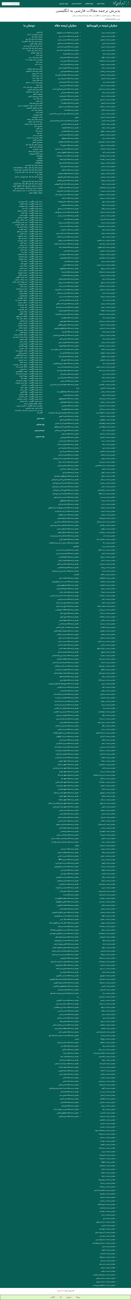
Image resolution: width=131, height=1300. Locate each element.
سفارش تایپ (38, 126)
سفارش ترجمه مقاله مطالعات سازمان (68, 852)
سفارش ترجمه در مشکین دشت (105, 539)
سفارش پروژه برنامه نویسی (33, 124)
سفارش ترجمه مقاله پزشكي (70, 472)
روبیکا (78, 1297)
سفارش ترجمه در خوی (108, 201)
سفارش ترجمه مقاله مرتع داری (70, 873)
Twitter (39, 158)
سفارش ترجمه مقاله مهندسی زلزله (68, 222)
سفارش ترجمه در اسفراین (107, 563)
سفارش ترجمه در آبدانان (107, 1095)
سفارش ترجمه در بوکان (108, 208)
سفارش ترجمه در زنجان (108, 96)
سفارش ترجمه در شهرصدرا (107, 405)
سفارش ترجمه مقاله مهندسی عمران (68, 39)
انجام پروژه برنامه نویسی (34, 138)
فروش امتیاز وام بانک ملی (34, 144)
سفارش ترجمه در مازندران (107, 1235)
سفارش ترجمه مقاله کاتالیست (70, 275)
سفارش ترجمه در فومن (108, 863)
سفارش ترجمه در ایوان (108, 947)
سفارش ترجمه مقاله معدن (71, 250)
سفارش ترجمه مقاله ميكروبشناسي (68, 447)
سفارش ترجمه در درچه (108, 704)
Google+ (39, 156)
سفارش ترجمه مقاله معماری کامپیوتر (68, 176)
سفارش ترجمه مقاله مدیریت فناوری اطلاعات (66, 732)
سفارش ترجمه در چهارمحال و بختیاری (104, 1274)
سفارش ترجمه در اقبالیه (108, 627)
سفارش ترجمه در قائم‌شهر (107, 187)
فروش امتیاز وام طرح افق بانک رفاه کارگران (27, 183)
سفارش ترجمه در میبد (108, 447)
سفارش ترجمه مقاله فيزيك (71, 53)
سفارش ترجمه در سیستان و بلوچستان (104, 1243)
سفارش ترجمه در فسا (108, 331)
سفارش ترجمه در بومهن (108, 458)
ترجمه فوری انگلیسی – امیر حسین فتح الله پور (27, 222)
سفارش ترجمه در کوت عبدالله (106, 606)
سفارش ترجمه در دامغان (108, 574)
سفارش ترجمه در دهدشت (107, 595)
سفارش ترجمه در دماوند (108, 701)
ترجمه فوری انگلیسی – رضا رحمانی (30, 245)
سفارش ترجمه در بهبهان (108, 303)
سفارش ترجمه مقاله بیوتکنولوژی (69, 268)
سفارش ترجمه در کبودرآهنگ (106, 1204)
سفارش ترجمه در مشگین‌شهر (106, 490)
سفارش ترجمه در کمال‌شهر (107, 257)
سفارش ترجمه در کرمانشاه (107, 60)
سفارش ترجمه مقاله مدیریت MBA (68, 859)
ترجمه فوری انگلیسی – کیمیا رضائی (30, 341)
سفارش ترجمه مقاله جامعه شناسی (69, 648)
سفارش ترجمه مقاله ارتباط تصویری (68, 1070)
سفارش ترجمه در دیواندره (107, 898)
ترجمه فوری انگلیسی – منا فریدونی (31, 369)
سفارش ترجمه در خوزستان (107, 1228)
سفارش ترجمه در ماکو (108, 715)
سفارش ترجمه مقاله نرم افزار (70, 169)
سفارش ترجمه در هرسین (107, 746)
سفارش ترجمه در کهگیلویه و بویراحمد (104, 1285)
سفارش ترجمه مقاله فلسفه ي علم (69, 356)
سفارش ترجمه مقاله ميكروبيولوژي (69, 398)
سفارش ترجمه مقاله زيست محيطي (69, 106)
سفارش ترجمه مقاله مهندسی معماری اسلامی (66, 1024)
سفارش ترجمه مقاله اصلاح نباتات (69, 891)
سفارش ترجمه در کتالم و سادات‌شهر (104, 1190)
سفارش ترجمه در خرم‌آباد (107, 106)
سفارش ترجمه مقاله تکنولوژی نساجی (68, 152)
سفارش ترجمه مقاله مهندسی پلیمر (68, 282)
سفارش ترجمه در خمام (108, 1176)
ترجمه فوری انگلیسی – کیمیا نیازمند (30, 344)
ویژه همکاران (89, 3)
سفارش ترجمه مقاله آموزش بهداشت (68, 444)
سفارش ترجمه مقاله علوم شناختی (69, 827)
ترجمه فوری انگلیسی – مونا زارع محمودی (28, 383)
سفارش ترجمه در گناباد (108, 789)
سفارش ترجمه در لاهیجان (107, 359)
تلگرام (53, 1297)
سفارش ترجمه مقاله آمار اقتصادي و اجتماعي (66, 335)
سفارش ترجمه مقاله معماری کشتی (69, 278)
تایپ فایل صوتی (37, 80)
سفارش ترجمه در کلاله (108, 852)
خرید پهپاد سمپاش (36, 53)
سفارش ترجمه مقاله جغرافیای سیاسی (68, 528)
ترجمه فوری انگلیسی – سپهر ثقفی (31, 263)
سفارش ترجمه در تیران (108, 1151)
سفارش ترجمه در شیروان (107, 437)
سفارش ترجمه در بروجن (108, 588)
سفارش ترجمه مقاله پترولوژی (70, 138)
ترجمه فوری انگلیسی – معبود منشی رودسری (27, 364)
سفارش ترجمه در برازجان (107, 335)
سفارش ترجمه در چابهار (108, 342)
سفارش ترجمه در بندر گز (107, 1183)
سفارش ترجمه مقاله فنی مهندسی (69, 300)
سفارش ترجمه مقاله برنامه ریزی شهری (67, 1003)
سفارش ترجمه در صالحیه (107, 581)
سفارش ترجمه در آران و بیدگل (106, 521)
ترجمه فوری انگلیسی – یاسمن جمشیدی (29, 399)
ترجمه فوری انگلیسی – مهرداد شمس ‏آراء (29, 374)
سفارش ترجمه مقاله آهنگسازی (70, 1102)
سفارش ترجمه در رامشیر (107, 1074)
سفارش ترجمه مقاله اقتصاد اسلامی (68, 560)
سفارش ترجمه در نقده (108, 444)
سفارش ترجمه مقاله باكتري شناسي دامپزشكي (65, 479)
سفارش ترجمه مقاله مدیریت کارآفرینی (67, 743)
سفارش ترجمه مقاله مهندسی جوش (68, 240)
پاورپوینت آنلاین (37, 94)
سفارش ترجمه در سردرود (107, 968)
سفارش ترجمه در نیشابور (107, 134)
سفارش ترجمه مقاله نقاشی (71, 1077)
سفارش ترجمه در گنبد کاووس (106, 247)
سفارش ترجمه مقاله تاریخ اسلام (69, 613)
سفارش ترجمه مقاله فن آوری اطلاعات (68, 180)
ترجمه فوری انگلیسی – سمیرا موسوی (30, 273)
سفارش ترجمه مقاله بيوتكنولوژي (69, 500)
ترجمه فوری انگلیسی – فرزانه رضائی (30, 323)
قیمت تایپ (39, 112)
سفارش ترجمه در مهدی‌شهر (107, 1081)
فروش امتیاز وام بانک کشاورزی (32, 41)
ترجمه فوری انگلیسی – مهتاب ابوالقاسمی (29, 371)
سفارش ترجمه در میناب (108, 500)
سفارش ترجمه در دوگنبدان (107, 384)
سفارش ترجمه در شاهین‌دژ (107, 764)
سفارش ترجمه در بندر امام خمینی (105, 465)
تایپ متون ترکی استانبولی (34, 92)
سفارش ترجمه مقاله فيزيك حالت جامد (67, 50)
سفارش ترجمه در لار (109, 535)
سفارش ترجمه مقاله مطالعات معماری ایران (66, 1028)
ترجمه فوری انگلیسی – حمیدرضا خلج (30, 238)
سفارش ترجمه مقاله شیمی (71, 264)
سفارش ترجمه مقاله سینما (71, 1053)
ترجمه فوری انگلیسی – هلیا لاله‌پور (31, 392)
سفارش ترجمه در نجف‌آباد (107, 159)
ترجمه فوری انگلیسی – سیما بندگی (31, 286)
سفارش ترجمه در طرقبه (108, 1172)
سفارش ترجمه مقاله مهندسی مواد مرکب (67, 194)
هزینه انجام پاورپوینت (35, 154)
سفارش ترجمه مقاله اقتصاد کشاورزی (68, 905)
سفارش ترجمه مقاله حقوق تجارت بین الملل (66, 792)
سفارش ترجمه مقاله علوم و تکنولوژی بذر (67, 898)
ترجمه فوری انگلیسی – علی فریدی (31, 307)
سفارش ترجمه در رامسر (108, 859)
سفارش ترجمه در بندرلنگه (107, 958)
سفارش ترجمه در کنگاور (108, 669)
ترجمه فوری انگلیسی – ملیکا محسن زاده (29, 367)
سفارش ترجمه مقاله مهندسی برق (69, 36)
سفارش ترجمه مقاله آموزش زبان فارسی (67, 669)
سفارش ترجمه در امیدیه (108, 511)
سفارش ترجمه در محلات (108, 760)
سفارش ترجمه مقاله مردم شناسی (69, 623)
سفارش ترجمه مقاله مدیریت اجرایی (68, 855)
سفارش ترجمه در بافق (108, 725)
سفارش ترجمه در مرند (108, 292)
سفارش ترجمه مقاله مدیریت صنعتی (68, 729)
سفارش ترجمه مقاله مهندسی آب (69, 226)
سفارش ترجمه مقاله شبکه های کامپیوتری (66, 183)
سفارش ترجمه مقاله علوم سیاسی (69, 813)
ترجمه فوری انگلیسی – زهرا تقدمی (31, 250)
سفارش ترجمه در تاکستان (107, 451)
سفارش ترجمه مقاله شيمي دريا (70, 60)
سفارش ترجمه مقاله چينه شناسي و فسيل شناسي (64, 120)
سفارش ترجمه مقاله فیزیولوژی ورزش (68, 585)
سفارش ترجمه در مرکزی (108, 1267)
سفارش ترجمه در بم (109, 300)
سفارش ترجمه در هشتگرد (107, 616)
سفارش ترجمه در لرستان (107, 1260)
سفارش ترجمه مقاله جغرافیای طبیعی (68, 518)
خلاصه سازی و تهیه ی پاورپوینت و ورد (30, 105)
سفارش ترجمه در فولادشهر (107, 426)
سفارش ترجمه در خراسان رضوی (105, 1221)
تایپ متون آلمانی (37, 76)
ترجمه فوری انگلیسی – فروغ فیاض (31, 332)
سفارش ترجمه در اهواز (108, 57)
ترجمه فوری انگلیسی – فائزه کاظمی (30, 314)
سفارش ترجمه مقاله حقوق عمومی (69, 771)
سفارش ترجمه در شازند (108, 1169)
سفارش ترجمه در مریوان (108, 268)
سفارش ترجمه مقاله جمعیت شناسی (68, 644)
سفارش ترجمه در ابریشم (107, 1116)
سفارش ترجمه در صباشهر (107, 637)
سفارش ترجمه (37, 135)
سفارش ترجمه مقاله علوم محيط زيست (68, 370)
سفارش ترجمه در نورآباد (108, 514)
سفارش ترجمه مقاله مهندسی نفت (69, 286)
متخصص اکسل (37, 140)
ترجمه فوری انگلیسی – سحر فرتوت (30, 268)
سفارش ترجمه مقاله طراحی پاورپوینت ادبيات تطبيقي (63, 507)
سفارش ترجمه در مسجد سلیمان (105, 366)
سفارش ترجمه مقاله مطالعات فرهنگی (68, 658)
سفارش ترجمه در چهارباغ (107, 694)
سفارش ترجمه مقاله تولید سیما (70, 1056)
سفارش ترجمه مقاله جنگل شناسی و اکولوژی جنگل (64, 922)
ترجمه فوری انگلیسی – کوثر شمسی (30, 339)
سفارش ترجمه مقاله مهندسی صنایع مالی (67, 212)
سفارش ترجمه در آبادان (108, 166)
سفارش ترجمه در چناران (108, 644)
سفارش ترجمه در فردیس (107, 219)
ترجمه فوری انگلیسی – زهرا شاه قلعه (30, 254)
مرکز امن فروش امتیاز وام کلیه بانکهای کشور (27, 186)
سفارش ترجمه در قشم (108, 796)
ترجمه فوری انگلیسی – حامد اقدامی (30, 234)
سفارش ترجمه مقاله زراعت (71, 894)
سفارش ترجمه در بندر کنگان (106, 549)
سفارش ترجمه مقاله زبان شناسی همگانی (67, 665)
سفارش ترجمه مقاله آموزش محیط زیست (67, 750)
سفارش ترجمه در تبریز (108, 50)
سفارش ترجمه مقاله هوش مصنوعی (68, 173)
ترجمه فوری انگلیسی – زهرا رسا (31, 252)
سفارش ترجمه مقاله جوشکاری (70, 205)
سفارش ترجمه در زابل (108, 278)
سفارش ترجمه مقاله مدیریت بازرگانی (68, 634)
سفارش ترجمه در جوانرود (107, 630)
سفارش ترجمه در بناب (108, 430)
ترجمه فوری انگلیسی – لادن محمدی (30, 348)
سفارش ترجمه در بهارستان (107, 461)
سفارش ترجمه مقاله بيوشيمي (70, 405)
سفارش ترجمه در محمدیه (107, 416)
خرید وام (39, 133)
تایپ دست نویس (37, 73)
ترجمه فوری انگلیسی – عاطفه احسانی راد (28, 300)
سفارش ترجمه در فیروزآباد (107, 518)
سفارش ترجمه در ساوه (108, 183)
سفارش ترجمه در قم (109, 53)
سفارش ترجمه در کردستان (107, 1264)
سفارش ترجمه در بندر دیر (107, 1091)
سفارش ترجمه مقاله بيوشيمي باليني (68, 465)
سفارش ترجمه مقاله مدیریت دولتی (68, 637)
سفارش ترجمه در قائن (108, 768)
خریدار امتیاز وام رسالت (34, 50)
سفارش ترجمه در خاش (108, 599)
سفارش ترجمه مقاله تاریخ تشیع (69, 616)
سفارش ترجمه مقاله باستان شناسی (68, 820)
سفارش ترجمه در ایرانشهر (107, 328)
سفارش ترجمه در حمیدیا (108, 655)
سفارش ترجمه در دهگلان (107, 1042)
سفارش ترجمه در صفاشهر (107, 1024)
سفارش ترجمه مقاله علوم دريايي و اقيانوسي (66, 363)
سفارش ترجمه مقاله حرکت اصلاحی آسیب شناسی (64, 595)
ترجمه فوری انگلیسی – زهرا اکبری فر (30, 247)
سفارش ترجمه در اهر (109, 363)
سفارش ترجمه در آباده (108, 570)
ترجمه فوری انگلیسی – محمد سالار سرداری (28, 357)
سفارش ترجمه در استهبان (107, 845)
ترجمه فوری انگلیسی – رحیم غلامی (31, 243)
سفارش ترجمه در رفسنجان (107, 243)
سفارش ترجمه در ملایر (108, 229)
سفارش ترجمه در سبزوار (107, 145)
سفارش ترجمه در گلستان (107, 148)
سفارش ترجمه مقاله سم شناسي (69, 468)
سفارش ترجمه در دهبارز (108, 855)
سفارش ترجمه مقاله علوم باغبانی (69, 908)
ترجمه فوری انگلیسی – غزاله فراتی (31, 312)
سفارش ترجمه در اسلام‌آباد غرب (105, 412)
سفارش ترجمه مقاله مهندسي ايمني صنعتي (66, 497)
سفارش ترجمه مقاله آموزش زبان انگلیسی (66, 708)
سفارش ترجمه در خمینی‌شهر (106, 141)
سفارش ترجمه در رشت (108, 67)
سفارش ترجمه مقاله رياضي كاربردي (68, 377)
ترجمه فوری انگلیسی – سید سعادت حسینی (28, 279)
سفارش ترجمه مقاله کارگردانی (70, 1045)
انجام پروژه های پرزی (35, 57)
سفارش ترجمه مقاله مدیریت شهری (68, 1010)
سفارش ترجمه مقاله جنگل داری (69, 919)
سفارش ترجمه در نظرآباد (107, 310)
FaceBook (38, 163)
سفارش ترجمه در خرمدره (107, 623)
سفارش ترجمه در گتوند (108, 1088)
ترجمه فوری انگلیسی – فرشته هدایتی (30, 328)
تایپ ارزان (39, 55)
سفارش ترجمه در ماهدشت (107, 532)
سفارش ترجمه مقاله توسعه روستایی (68, 651)
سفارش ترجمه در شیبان (108, 848)
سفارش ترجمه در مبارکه (108, 507)
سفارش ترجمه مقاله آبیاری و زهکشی (68, 880)
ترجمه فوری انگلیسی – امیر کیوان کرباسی (28, 224)
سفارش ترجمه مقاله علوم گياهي (69, 402)
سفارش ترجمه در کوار (108, 940)
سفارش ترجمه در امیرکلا (108, 954)
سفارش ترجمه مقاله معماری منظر (69, 1021)
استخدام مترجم (76, 3)
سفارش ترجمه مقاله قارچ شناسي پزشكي (67, 430)
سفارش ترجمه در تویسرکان (107, 673)
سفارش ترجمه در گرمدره (107, 1112)
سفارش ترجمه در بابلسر (108, 560)
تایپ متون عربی (37, 78)
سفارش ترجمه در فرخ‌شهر (107, 936)
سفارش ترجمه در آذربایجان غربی (105, 1239)
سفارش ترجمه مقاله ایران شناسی (69, 810)
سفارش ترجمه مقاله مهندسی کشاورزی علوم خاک (64, 929)
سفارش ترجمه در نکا (109, 542)
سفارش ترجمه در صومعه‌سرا (106, 711)
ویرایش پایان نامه (36, 110)
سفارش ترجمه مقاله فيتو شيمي (69, 71)
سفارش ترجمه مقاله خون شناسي (69, 451)
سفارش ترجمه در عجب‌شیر (107, 901)
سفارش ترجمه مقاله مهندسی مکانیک (68, 236)
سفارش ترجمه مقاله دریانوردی (70, 229)
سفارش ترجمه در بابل (108, 138)
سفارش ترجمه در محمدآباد (107, 1186)
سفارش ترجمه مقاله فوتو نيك (70, 409)
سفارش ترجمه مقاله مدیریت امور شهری (67, 863)
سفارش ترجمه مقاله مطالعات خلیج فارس (67, 609)
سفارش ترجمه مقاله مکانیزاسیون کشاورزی (66, 982)
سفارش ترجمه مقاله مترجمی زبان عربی (67, 553)
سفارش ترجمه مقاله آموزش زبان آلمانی (67, 753)
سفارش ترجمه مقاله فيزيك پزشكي (68, 454)
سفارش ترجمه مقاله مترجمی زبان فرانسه (66, 704)
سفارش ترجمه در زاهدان (107, 71)
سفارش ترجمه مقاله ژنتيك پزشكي (68, 504)
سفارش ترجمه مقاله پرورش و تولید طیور (67, 936)
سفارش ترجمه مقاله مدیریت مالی (69, 739)
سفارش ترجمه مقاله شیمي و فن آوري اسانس (65, 88)
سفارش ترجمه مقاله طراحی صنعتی (69, 1084)
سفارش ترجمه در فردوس (107, 989)
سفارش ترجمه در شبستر (107, 1123)
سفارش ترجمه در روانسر (107, 1077)
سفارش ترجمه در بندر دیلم (107, 1049)
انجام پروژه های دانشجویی (34, 71)
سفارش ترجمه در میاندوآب (107, 286)
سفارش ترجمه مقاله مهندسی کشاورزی (67, 877)
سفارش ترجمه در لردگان (108, 799)
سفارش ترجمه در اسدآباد (107, 613)
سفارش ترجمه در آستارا (108, 662)
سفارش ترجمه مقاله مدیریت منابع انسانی (66, 746)
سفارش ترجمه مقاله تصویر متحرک (69, 1067)
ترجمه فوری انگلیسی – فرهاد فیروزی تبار (29, 330)
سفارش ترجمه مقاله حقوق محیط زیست (67, 785)
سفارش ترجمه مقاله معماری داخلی (69, 1031)
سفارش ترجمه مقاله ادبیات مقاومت (68, 514)
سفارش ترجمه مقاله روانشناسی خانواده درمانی (65, 838)
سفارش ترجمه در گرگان (108, 110)
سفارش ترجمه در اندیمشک (107, 271)
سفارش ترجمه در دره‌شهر (107, 1137)
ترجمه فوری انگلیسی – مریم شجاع (31, 362)
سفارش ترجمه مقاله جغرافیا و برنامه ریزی (66, 521)
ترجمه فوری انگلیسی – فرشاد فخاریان (30, 325)
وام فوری (39, 32)
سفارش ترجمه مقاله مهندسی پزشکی (68, 292)
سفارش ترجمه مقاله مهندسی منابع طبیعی (66, 866)
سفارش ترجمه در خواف (108, 915)
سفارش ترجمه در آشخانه (107, 1070)
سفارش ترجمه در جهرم (108, 261)
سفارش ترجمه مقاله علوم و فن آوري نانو (67, 74)
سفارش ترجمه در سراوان (107, 556)
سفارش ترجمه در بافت (108, 877)
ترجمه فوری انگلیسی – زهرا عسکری (30, 256)
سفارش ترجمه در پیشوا (108, 567)
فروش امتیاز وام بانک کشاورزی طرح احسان (28, 170)
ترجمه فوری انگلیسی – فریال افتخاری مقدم (28, 335)
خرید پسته (39, 85)
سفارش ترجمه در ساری (108, 113)
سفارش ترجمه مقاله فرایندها (70, 271)
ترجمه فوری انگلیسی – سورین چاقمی (30, 275)
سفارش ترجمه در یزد (109, 81)
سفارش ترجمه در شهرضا (108, 275)
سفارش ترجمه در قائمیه (108, 1028)
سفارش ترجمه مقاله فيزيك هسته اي (68, 46)
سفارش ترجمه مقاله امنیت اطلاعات (68, 187)
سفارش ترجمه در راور (108, 1109)
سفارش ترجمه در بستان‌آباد (107, 1147)
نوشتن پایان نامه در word (34, 82)
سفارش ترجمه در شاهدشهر (107, 1056)
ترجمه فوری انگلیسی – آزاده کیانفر (31, 204)
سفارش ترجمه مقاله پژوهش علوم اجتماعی (66, 630)
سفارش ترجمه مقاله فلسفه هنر (69, 1091)
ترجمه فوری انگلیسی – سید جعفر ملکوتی (29, 277)
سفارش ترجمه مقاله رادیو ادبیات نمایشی (67, 1063)
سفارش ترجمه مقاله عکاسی (71, 1081)
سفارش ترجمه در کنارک (108, 757)
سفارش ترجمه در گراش (108, 880)
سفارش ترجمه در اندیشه (107, 324)
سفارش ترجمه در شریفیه (107, 1197)
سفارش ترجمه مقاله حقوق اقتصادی (68, 789)
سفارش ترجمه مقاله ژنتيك (71, 395)
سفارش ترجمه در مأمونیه (107, 1144)
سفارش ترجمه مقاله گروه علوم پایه (68, 141)
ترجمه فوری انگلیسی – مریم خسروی (30, 360)
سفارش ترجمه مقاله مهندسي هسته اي (67, 307)
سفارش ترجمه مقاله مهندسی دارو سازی (67, 148)
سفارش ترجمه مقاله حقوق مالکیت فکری (67, 782)
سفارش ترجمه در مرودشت (107, 254)
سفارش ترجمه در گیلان (108, 1250)
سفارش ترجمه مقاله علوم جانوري (69, 321)
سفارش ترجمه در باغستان (107, 433)
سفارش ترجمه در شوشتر (107, 352)
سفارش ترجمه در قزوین (108, 103)
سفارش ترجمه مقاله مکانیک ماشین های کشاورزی (64, 979)
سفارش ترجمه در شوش (108, 472)
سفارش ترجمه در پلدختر (108, 1035)
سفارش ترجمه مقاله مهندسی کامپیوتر (68, 32)
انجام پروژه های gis (36, 103)
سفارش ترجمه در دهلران (107, 919)
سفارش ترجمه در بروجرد (107, 162)
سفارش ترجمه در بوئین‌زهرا (106, 1179)
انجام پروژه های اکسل (35, 96)
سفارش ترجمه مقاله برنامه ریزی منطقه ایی (66, 1007)
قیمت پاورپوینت (37, 149)
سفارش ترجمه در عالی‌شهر (107, 1102)
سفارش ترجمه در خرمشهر (107, 289)
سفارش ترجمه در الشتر (108, 905)
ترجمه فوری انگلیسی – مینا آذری (31, 385)
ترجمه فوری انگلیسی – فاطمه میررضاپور (29, 316)
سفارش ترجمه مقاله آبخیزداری (70, 870)
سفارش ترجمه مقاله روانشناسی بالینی (67, 834)
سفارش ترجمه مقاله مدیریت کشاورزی (67, 1000)
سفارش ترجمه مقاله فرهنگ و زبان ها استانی (66, 662)
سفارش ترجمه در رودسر (108, 827)
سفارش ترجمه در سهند (108, 440)
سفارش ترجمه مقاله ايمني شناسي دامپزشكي (65, 486)
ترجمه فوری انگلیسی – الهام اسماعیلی (30, 217)
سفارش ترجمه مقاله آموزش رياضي (68, 342)
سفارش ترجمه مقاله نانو (72, 261)
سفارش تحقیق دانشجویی (34, 108)
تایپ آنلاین (39, 128)
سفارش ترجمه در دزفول (108, 131)
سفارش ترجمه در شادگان (107, 778)
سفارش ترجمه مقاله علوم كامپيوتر (69, 345)
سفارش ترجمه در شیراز (108, 46)
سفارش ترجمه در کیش (108, 806)
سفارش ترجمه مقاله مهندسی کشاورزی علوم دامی (64, 933)
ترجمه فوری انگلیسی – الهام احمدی (30, 215)
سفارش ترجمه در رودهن (107, 1000)
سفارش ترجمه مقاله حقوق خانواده (69, 796)
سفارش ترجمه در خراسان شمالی (105, 1278)
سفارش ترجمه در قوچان (108, 356)
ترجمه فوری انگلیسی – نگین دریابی (31, 390)
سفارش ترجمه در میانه (108, 377)
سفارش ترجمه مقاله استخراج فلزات (68, 201)
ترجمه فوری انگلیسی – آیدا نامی (32, 208)
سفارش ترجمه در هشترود (107, 1193)
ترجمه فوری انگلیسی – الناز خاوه (31, 213)
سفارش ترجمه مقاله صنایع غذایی (69, 254)
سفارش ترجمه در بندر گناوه (107, 493)
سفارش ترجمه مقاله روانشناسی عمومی (67, 824)
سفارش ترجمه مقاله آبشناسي (70, 124)
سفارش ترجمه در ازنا (109, 708)
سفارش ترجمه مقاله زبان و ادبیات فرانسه (66, 701)
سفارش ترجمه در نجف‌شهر (107, 1211)
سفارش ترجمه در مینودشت (107, 961)
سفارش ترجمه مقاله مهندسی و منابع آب (67, 887)
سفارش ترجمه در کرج (108, 43)
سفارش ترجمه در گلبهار (108, 838)
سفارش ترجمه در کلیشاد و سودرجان (104, 1053)
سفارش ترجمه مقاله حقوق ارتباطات (68, 799)
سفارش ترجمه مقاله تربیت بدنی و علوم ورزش (65, 581)
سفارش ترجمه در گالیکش (107, 1098)
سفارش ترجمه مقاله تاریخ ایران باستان (67, 602)
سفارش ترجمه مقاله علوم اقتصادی (68, 556)
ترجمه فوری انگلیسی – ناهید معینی (31, 387)
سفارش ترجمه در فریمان (108, 817)
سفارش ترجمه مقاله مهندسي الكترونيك (67, 314)
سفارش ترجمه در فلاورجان (107, 831)
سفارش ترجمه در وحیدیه (107, 912)
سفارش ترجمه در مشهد (108, 36)
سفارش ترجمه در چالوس (108, 528)
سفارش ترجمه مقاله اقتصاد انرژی (69, 578)
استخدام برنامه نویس (35, 147)
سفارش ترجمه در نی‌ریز (108, 683)
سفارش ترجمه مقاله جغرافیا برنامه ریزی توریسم (64, 535)
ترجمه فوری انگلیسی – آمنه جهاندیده (30, 206)
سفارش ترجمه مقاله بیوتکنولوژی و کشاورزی (66, 986)
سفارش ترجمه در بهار (108, 993)
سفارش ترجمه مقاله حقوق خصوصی (68, 760)
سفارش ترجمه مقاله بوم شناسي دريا (68, 366)
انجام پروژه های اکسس (34, 89)
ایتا (61, 1297)
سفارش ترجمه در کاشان (108, 124)
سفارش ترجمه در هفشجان (107, 1165)
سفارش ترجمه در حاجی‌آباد (107, 982)
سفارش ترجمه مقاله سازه (71, 219)
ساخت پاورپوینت (37, 117)
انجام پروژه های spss (35, 151)
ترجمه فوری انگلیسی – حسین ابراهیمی (29, 236)
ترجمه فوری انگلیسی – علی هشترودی (30, 309)
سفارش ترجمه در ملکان (108, 1010)
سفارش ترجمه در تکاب (108, 687)
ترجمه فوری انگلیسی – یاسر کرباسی (30, 396)
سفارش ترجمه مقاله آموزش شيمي (69, 67)
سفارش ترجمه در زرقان (108, 929)
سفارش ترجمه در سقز (108, 236)
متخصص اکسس (37, 142)
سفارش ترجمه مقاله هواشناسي (69, 99)
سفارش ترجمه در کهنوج (108, 651)
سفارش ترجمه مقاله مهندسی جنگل (68, 926)
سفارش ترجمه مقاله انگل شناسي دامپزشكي (66, 493)
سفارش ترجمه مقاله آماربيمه (70, 331)
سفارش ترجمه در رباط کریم (107, 345)
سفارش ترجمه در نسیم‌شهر (107, 194)
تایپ (41, 66)
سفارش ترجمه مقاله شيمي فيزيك (69, 96)
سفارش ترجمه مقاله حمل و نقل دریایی (67, 233)
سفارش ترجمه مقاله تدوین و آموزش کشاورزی (65, 912)
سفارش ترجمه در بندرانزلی (107, 321)
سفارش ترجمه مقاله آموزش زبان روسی (67, 715)
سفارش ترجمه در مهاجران (107, 1200)
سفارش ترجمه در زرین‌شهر (107, 609)
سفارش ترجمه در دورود (108, 307)
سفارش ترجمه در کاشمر (108, 349)
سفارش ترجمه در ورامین (108, 176)
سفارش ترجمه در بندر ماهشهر (106, 240)
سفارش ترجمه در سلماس (107, 402)
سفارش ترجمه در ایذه (108, 317)
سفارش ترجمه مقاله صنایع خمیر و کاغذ (67, 968)
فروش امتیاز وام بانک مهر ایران (32, 48)
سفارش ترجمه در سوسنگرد (107, 665)
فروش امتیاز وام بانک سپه (34, 39)
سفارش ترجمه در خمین (108, 486)
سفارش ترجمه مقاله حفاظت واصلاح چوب (67, 965)
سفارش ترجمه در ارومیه (108, 64)
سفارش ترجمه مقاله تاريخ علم (70, 359)
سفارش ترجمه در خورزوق (107, 975)
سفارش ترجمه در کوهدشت (107, 423)
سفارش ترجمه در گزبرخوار (107, 1084)
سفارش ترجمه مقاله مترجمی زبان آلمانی (67, 725)
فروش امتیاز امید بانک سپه (33, 165)
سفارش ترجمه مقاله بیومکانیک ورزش (68, 588)
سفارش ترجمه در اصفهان (107, 39)
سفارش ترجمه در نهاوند (108, 476)
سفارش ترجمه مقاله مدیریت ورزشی (68, 599)
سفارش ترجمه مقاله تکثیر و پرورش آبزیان (66, 943)
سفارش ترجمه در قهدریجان (107, 891)
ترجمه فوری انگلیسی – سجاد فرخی (30, 266)
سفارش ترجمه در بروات (108, 1105)
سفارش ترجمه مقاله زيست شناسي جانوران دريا (65, 349)
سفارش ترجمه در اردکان (108, 479)
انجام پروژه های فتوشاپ (34, 69)
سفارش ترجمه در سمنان (108, 215)
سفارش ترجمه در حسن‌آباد (107, 750)
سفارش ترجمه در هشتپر (108, 634)
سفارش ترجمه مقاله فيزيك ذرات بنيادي (67, 423)
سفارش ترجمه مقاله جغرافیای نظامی (68, 532)
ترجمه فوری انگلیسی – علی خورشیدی (30, 305)
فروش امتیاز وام (37, 37)
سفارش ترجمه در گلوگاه (108, 1162)
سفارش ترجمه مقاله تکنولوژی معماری (68, 1112)
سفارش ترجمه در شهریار (108, 117)
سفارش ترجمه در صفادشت (107, 926)
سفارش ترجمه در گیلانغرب (107, 1119)
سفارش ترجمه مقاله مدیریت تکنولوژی (67, 736)
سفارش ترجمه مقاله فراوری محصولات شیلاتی (65, 947)
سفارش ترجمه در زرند (108, 546)
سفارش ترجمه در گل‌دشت (107, 1063)
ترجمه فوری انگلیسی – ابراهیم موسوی (29, 211)
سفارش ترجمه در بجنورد (108, 173)
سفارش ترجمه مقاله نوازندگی (70, 1105)
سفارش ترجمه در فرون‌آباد (107, 1155)
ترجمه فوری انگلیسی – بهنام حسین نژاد (29, 227)
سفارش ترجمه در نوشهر (108, 690)
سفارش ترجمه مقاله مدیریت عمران (68, 641)
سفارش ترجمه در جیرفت (107, 296)
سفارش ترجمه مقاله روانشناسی (69, 690)
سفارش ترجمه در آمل (108, 152)
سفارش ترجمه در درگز (108, 841)
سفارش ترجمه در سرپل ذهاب (106, 722)
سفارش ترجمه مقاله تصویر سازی (69, 1074)
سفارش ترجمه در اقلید (108, 739)
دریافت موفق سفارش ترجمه (33, 403)
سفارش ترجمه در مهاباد (108, 233)
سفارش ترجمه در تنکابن (108, 620)
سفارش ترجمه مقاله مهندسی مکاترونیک (67, 289)
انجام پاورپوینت (37, 115)
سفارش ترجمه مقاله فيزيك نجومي (69, 416)
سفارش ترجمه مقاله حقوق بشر (70, 778)
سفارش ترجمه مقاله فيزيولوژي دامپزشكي (66, 476)
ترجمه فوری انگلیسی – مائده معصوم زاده (29, 351)
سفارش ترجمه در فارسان (107, 950)
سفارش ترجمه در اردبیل (108, 85)
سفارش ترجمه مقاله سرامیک (70, 198)
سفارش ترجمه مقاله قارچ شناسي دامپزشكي (66, 490)
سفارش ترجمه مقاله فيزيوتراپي (69, 437)
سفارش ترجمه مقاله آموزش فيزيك (68, 310)
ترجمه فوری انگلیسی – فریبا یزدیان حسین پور (27, 337)
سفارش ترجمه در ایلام (108, 205)
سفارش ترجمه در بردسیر (107, 1067)
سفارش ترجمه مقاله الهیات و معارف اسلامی (66, 673)
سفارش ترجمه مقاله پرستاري (70, 433)
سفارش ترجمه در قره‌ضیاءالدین (105, 1031)
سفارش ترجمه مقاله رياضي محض (69, 338)
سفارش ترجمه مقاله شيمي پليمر (69, 57)
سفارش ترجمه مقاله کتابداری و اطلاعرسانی (66, 694)
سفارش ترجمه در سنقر (108, 743)
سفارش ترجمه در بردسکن (107, 1003)
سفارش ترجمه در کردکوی (107, 803)
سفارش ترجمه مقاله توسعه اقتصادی (68, 567)
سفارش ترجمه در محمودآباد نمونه (105, 1130)
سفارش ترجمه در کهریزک (107, 834)
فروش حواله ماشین (36, 43)
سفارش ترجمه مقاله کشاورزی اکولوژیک (67, 901)
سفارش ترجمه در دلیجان (108, 785)
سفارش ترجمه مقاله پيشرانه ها (69, 64)
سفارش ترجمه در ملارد (108, 127)
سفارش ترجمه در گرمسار (107, 697)
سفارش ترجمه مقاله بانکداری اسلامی (68, 563)
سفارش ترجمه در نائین (108, 1014)
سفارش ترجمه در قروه (108, 468)
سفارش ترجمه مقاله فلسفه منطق (69, 676)
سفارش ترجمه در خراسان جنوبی (105, 1281)
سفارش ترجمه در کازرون (108, 388)
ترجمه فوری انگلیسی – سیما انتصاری (30, 284)
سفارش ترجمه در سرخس (107, 771)
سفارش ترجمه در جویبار (108, 922)
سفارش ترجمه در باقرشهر (107, 525)
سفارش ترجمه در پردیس (107, 497)
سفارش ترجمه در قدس (108, 120)
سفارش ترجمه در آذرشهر (107, 736)
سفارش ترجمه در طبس (108, 813)
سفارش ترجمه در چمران (108, 908)
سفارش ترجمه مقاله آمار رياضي (70, 380)
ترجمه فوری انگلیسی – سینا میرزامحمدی (29, 289)
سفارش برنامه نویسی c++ (33, 60)
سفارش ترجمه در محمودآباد (107, 933)
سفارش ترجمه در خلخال (108, 820)
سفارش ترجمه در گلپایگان (107, 578)
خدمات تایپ (38, 64)
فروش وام (39, 131)
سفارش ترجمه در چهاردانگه (107, 680)
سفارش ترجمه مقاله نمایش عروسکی (68, 1042)
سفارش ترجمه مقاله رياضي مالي (69, 373)
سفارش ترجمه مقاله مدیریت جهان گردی (67, 757)
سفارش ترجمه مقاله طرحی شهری (69, 1014)
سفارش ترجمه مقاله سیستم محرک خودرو (66, 243)
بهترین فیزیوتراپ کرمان (34, 34)
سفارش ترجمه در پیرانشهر (107, 409)
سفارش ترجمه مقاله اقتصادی (70, 131)
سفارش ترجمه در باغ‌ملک (107, 1038)
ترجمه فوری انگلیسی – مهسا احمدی (30, 376)
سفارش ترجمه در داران (108, 1214)
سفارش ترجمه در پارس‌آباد (107, 398)
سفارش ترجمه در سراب (108, 729)
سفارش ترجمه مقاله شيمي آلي (70, 92)
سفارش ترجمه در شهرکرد (107, 212)
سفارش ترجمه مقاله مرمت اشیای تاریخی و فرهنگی (64, 1088)
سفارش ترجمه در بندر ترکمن (106, 641)
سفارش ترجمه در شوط (108, 1060)
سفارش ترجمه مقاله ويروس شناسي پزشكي (66, 458)
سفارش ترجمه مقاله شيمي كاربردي (68, 78)
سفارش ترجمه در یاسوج (108, 282)
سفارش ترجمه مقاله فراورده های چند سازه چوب (64, 961)
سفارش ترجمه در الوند (108, 395)
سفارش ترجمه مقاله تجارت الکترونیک (68, 190)
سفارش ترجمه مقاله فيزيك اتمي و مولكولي (66, 426)
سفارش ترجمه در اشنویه (108, 810)
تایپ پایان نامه (37, 99)
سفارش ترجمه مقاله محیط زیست (69, 972)
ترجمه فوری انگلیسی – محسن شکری (30, 353)
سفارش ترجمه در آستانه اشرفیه (105, 732)
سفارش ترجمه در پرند (108, 380)
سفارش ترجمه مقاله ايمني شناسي (69, 440)
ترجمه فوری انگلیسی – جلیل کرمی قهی (29, 231)
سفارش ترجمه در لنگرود (108, 454)
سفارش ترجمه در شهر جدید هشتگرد (104, 775)
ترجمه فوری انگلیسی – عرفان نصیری (30, 302)
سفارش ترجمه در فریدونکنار (106, 824)
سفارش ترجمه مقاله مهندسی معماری (68, 1017)
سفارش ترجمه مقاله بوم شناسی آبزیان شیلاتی (65, 950)
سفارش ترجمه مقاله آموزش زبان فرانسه (67, 697)
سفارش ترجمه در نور (109, 1017)
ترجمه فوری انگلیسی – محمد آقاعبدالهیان (29, 355)
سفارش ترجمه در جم (109, 943)
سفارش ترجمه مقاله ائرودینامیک (69, 159)
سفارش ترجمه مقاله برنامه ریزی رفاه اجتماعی (65, 655)
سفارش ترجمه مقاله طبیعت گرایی (69, 539)
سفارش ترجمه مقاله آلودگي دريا (69, 352)
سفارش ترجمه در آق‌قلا (108, 870)
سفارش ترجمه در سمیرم (108, 1021)
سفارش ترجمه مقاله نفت (71, 110)
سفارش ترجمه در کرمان (108, 78)
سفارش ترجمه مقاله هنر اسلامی (69, 1098)
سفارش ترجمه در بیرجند (107, 190)
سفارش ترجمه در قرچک (108, 169)
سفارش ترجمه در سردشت (107, 718)
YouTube (39, 160)
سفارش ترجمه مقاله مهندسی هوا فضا (68, 155)
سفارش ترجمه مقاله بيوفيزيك (70, 317)
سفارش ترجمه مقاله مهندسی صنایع (68, 43)
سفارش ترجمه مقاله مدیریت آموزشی (68, 687)
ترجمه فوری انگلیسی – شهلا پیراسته (30, 293)
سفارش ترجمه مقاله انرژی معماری (69, 1116)
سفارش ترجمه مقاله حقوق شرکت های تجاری (66, 806)
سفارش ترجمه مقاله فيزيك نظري (69, 419)
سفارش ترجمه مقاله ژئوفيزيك (70, 103)
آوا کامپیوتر (60, 1290)
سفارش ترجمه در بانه (108, 338)
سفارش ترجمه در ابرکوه (108, 1007)
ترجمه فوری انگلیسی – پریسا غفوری (30, 229)
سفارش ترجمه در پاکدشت (107, 155)
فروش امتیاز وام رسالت (34, 119)
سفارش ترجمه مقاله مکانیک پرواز (69, 162)
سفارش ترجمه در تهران (108, 32)
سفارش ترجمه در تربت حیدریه (106, 264)
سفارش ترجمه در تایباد (108, 602)
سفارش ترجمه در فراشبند (107, 1207)
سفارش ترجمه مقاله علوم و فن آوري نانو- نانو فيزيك (63, 412)
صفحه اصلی (101, 3)
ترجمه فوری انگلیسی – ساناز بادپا (31, 261)
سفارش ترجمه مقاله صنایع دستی (69, 1095)
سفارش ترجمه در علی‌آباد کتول (106, 648)
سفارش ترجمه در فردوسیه (107, 894)
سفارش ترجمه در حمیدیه (107, 1126)
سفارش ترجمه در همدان (108, 74)
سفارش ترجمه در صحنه (108, 866)
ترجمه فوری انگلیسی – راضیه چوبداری (30, 240)
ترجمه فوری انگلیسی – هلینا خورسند (30, 394)
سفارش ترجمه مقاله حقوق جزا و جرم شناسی (66, 768)
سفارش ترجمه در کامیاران (107, 585)
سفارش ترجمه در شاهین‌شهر (106, 226)
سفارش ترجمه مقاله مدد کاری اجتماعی (67, 627)
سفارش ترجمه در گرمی (108, 986)
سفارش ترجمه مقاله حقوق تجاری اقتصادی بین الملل (63, 803)
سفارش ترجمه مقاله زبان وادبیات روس (67, 718)
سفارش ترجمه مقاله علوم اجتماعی (69, 620)
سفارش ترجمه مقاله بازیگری (70, 1049)
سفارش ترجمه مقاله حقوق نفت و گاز (68, 775)
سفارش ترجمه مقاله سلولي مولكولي (68, 324)
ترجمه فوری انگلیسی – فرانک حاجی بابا (29, 318)
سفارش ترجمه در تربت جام (107, 370)
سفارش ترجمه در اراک (108, 92)
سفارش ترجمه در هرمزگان (107, 1257)
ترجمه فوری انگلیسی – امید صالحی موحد (29, 220)
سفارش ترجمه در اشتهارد (107, 965)
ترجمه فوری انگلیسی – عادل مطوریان (30, 298)
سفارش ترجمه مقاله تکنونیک (70, 127)
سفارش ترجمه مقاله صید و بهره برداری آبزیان (65, 954)
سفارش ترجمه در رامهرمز (107, 482)
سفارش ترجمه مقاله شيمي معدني (69, 81)
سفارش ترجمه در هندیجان (107, 979)
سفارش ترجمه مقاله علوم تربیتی (69, 680)
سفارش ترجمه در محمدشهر (107, 314)
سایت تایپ (39, 62)
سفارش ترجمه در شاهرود (107, 250)
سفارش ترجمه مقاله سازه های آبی (69, 884)
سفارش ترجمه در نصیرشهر (107, 996)
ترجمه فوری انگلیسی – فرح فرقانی (31, 321)
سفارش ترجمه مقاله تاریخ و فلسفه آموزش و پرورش (64, 683)
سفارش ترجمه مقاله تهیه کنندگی (69, 1060)
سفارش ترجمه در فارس (108, 1225)
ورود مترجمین (63, 3)
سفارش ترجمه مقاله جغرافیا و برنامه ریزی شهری (64, 525)
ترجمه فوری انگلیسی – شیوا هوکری (30, 296)
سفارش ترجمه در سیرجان (107, 198)
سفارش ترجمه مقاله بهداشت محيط (68, 461)
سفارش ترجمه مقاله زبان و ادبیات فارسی (67, 511)
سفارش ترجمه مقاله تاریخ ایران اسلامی (67, 606)
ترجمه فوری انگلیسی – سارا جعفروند (30, 259)
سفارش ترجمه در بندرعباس (106, 88)
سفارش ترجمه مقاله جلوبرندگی (69, 166)
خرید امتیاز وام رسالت (35, 121)
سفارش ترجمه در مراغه (108, 222)
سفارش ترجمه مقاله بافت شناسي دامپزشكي (66, 482)
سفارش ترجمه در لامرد (108, 972)
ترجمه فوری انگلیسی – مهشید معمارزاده (29, 380)
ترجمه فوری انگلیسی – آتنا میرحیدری (30, 201)
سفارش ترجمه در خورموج (107, 792)
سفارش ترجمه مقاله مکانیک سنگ (69, 247)
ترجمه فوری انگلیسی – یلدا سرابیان (31, 401)
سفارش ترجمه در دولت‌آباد (107, 782)
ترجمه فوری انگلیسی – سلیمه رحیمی (30, 270)
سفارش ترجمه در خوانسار (107, 1141)
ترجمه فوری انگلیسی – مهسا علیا (31, 378)
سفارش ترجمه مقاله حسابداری (70, 848)
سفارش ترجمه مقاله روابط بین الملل (68, 817)
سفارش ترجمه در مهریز (108, 887)
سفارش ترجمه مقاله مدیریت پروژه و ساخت (66, 1109)
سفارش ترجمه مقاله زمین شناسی (69, 134)
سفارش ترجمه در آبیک (108, 553)
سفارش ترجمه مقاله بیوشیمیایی (69, 257)
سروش (69, 1297)
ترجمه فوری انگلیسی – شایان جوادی (30, 291)
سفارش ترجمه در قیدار (108, 873)
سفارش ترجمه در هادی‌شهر (107, 884)
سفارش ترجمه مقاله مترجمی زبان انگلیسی (66, 711)
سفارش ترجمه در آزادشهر (107, 753)
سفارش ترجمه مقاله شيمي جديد (69, 85)
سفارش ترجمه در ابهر (108, 373)
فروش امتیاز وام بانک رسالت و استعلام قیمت (27, 167)
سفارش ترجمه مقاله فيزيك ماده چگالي (67, 303)
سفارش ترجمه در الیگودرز (107, 419)
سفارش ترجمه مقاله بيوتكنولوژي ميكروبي (66, 328)
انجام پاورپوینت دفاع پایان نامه (32, 87)
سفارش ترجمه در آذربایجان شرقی (105, 1232)
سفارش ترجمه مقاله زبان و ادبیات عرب (67, 549)
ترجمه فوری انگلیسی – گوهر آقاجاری (30, 346)
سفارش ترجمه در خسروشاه (107, 1133)
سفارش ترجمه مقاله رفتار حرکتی (69, 592)
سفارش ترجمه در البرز (108, 1246)
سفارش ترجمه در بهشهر (108, 391)
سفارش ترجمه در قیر (109, 1218)
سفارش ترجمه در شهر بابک (107, 658)
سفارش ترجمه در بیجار (108, 676)
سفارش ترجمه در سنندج (107, 99)
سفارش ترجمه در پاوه (108, 1045)
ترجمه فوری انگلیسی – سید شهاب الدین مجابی (27, 282)
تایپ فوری (39, 101)
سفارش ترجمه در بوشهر (108, 180)
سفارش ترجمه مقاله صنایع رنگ (69, 145)
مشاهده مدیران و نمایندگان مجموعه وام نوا (28, 188)
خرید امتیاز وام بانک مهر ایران (32, 46)
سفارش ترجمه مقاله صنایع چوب (69, 958)
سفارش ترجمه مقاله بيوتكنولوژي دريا (68, 391)
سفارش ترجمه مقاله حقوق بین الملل (68, 764)
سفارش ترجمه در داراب (108, 504)
